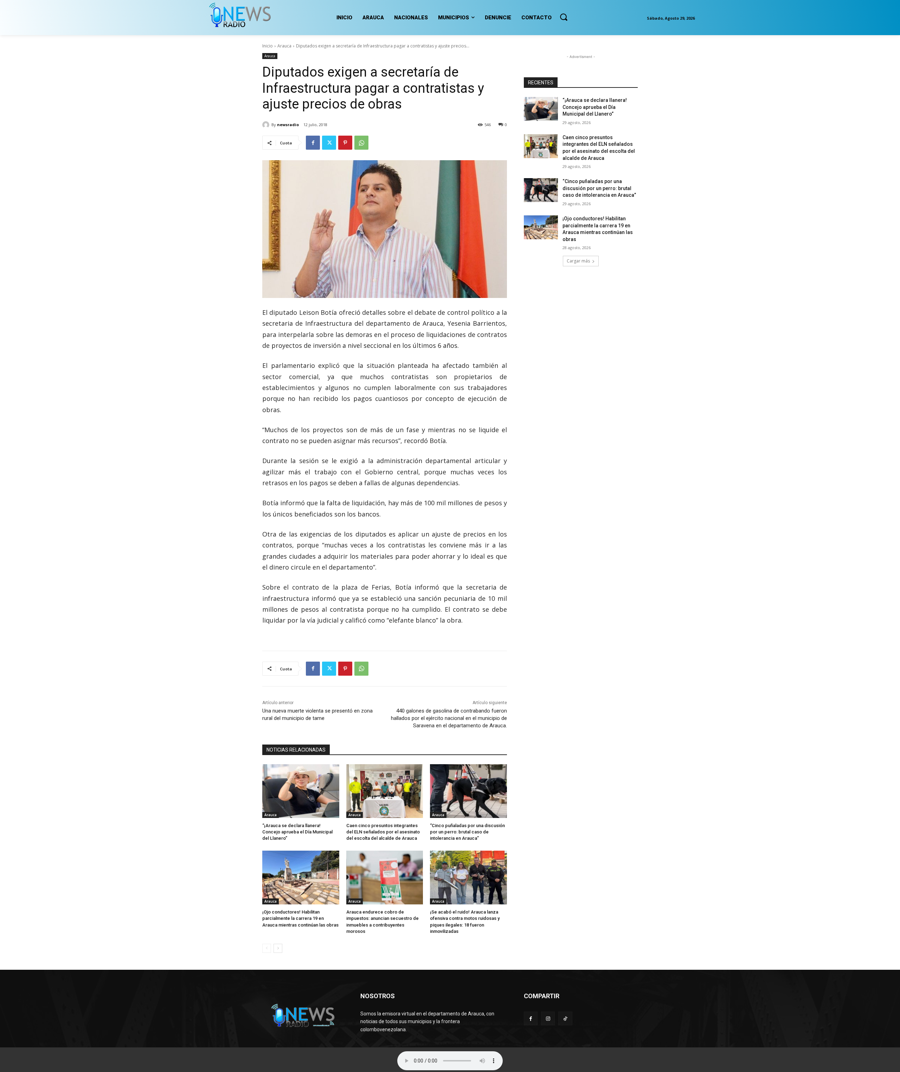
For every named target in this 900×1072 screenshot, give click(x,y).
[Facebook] (313, 143)
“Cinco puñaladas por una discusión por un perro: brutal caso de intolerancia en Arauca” (467, 832)
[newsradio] (266, 124)
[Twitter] (329, 143)
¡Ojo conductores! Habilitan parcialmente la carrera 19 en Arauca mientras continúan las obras (300, 918)
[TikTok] (565, 1018)
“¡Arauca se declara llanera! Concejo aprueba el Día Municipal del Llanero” (297, 832)
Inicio (267, 46)
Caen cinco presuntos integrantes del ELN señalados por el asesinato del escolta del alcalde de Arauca (383, 832)
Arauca (284, 46)
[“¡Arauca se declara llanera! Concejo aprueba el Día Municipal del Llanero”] (300, 791)
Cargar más (578, 261)
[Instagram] (548, 1018)
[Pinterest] (345, 143)
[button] (563, 17)
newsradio (288, 124)
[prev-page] (266, 948)
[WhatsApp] (361, 143)
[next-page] (278, 948)
